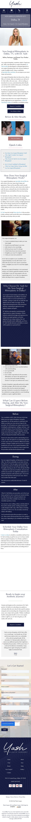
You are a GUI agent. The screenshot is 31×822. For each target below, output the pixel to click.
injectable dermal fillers (21, 181)
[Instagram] (13, 785)
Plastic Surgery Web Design (20, 805)
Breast (8, 766)
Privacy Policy (22, 797)
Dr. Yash (3, 212)
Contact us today (5, 535)
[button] (2, 643)
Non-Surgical (10, 24)
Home (4, 24)
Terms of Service (14, 797)
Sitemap (7, 797)
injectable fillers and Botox (9, 72)
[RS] (20, 785)
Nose (8, 763)
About (22, 759)
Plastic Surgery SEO (7, 805)
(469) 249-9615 (15, 781)
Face (22, 763)
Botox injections (17, 212)
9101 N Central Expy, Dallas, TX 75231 (15, 778)
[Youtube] (17, 785)
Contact (9, 772)
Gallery (22, 769)
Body (22, 766)
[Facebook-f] (10, 785)
